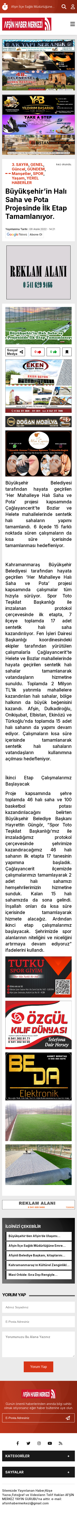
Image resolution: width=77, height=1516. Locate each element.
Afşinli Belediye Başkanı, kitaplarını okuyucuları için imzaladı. (35, 1255)
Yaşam (18, 178)
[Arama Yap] (62, 6)
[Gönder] (69, 1417)
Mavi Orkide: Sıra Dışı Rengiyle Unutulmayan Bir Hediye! (32, 1275)
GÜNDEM (36, 169)
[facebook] (18, 1443)
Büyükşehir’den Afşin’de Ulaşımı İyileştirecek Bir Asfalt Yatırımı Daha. (37, 1236)
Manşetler (21, 173)
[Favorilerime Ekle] (67, 352)
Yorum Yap (38, 1367)
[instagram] (39, 1443)
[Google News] (24, 234)
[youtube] (50, 1443)
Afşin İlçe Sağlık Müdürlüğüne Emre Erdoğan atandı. (36, 1246)
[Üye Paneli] (70, 6)
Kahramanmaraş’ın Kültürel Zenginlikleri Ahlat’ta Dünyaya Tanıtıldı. (40, 1265)
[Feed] (60, 1443)
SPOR (38, 173)
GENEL (36, 164)
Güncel (18, 169)
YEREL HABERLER (25, 180)
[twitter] (28, 1443)
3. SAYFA (20, 164)
